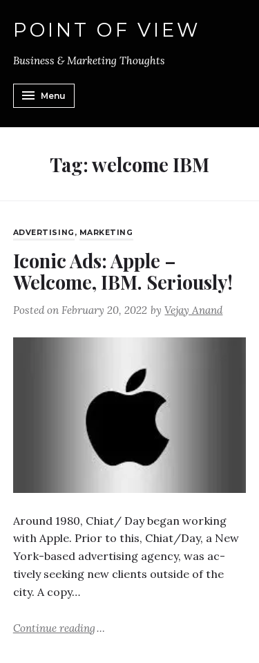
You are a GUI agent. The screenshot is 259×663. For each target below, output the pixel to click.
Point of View (106, 30)
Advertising (44, 232)
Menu (53, 96)
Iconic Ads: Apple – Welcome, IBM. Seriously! (123, 271)
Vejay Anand (193, 310)
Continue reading (59, 627)
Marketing (106, 232)
